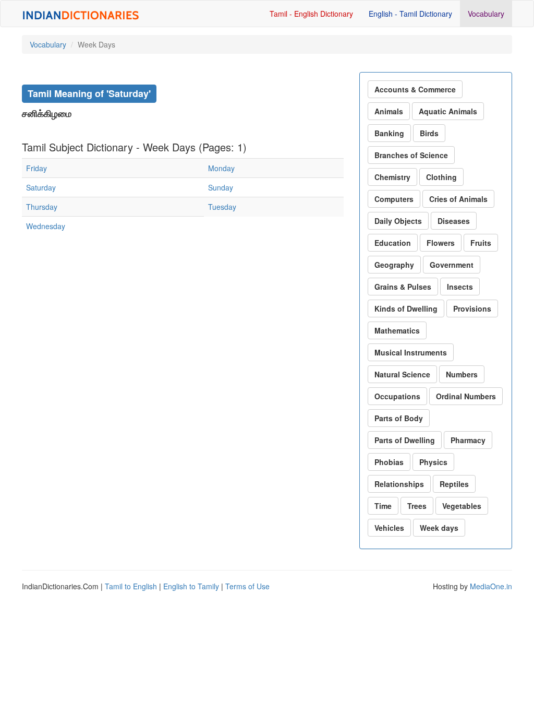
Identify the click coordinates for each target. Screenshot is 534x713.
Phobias (389, 462)
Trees (417, 506)
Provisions (472, 308)
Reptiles (454, 484)
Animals (388, 111)
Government (452, 264)
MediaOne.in (491, 586)
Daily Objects (398, 221)
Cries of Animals (458, 199)
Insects (460, 286)
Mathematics (397, 330)
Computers (394, 199)
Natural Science (402, 374)
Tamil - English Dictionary (311, 13)
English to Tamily (191, 586)
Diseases (454, 221)
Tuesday (222, 206)
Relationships (399, 484)
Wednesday (45, 226)
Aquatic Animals (448, 111)
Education (392, 242)
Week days (439, 527)
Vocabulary (486, 13)
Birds (429, 133)
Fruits (480, 242)
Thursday (41, 206)
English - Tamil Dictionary (410, 13)
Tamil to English (131, 586)
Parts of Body (398, 418)
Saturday (41, 187)
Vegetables (461, 506)
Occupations (397, 396)
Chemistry (392, 177)
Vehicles (389, 527)
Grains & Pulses (402, 286)
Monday (221, 168)
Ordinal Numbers (466, 396)
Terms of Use (247, 586)
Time (383, 506)
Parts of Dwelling (404, 440)
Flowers (441, 242)
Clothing (441, 177)
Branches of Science (411, 155)
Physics (433, 462)
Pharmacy (468, 440)
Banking (389, 133)
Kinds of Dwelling (406, 308)
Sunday (220, 187)
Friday (36, 168)
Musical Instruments (410, 352)
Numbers (462, 374)
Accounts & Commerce (415, 89)
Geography (394, 264)
